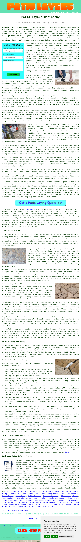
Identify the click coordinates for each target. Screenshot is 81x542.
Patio (4, 209)
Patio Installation (30, 494)
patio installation (39, 450)
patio (4, 114)
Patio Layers (22, 525)
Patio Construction (15, 491)
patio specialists (33, 460)
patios (34, 182)
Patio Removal (58, 500)
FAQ (16, 525)
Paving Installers (9, 500)
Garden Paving (49, 502)
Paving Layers (35, 502)
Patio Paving (48, 491)
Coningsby (31, 209)
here (67, 452)
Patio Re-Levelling (51, 496)
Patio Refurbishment (69, 494)
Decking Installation (17, 506)
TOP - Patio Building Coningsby (15, 510)
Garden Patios (7, 496)
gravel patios (68, 464)
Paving (75, 491)
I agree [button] (47, 536)
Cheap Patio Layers (42, 500)
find (8, 439)
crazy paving (43, 280)
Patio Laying (7, 498)
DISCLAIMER (75, 12)
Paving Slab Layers (23, 498)
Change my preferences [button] (65, 536)
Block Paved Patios (33, 491)
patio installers (55, 63)
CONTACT (68, 12)
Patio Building (25, 500)
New (7, 525)
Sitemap (3, 525)
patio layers (25, 36)
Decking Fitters (34, 506)
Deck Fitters (48, 506)
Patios (69, 504)
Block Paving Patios (49, 494)
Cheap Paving (21, 496)
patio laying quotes (44, 452)
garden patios (53, 481)
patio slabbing (69, 475)
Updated (12, 525)
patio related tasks (40, 484)
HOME (52, 12)
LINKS (57, 12)
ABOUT (62, 12)
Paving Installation (10, 494)
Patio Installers (40, 498)
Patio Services (34, 496)
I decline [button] (54, 536)
